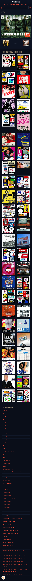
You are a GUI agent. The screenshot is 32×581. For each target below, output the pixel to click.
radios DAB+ (6, 516)
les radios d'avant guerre (9, 522)
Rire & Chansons (7, 440)
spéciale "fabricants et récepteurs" (11, 530)
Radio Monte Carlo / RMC (9, 410)
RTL (3, 419)
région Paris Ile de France (9, 498)
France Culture (6, 478)
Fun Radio (5, 443)
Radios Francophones (8, 545)
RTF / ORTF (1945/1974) (9, 524)
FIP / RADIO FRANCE (7, 484)
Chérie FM (5, 437)
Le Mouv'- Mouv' (6, 481)
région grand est (7, 495)
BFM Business (6, 463)
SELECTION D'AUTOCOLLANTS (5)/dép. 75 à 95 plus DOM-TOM (15, 565)
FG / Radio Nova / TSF (8, 469)
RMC (4, 413)
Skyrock (4, 454)
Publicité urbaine (7, 539)
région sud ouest (7, 510)
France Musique (6, 475)
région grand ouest (7, 501)
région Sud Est (6, 507)
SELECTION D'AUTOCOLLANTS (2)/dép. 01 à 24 (14, 556)
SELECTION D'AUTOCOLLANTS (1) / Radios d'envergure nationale (16, 552)
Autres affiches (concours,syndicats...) (12, 519)
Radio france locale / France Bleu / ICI (12, 472)
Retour (15, 43)
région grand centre (7, 504)
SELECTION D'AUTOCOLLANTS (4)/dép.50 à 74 (14, 561)
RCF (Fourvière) (6, 489)
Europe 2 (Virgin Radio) (8, 451)
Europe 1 (5, 416)
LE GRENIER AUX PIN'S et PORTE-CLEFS (12, 574)
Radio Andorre (6, 536)
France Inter (6, 425)
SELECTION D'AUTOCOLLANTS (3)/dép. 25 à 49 (14, 558)
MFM (4, 457)
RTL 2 (4, 445)
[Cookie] (3, 578)
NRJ (3, 431)
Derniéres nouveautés (8, 577)
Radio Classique (6, 460)
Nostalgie (5, 434)
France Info (5, 428)
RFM (4, 448)
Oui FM (4, 466)
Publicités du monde (7, 548)
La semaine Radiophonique (9, 527)
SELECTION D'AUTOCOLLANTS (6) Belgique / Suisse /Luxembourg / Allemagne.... (15, 570)
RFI (3, 486)
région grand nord (7, 492)
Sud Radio (5, 422)
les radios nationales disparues (10, 533)
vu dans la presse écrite (8, 542)
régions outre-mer (7, 513)
